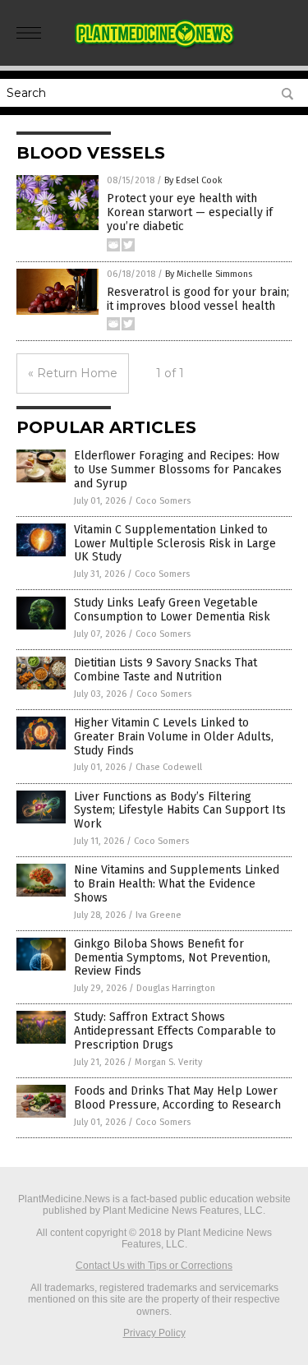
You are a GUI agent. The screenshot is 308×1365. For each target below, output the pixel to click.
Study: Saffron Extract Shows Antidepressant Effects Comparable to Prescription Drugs (175, 1031)
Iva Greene (159, 915)
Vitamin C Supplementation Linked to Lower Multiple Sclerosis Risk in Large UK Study (175, 544)
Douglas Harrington (175, 988)
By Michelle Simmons (208, 274)
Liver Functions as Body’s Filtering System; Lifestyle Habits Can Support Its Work (180, 811)
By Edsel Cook (193, 180)
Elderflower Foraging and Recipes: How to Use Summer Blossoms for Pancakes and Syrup (178, 470)
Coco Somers (163, 501)
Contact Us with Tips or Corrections (154, 1265)
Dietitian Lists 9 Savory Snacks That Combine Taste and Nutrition (165, 670)
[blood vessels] (154, 48)
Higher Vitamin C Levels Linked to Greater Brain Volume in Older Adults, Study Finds (174, 737)
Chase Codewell (169, 767)
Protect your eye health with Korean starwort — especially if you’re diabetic (190, 212)
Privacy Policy (154, 1333)
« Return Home (72, 373)
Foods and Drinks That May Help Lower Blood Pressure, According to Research (177, 1098)
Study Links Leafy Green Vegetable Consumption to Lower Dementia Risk (172, 610)
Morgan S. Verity (168, 1062)
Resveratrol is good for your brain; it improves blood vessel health (198, 299)
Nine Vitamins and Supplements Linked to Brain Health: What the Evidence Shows (176, 884)
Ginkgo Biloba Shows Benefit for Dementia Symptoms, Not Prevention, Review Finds (172, 958)
